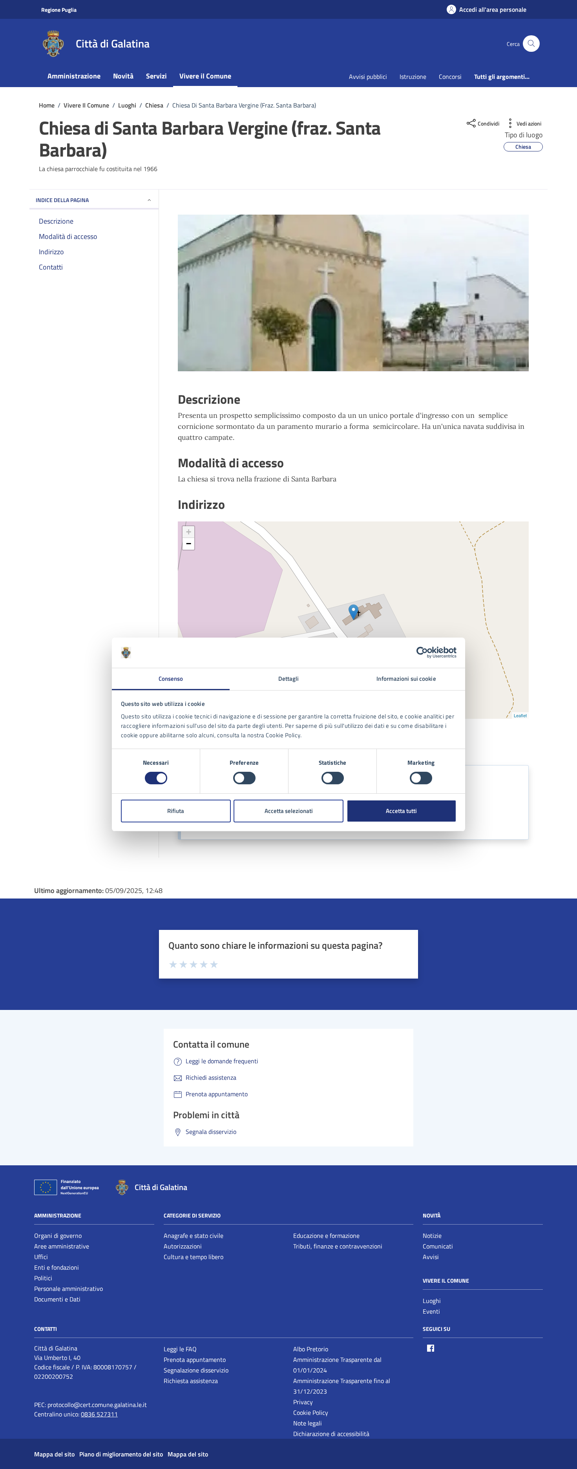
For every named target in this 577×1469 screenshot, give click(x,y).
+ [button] (188, 532)
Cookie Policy (310, 1412)
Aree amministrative (61, 1246)
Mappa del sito (54, 1454)
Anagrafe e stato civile (193, 1235)
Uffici (41, 1256)
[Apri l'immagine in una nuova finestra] (353, 293)
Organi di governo (58, 1235)
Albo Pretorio (310, 1349)
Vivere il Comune (205, 76)
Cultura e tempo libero (193, 1256)
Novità (123, 76)
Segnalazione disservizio (196, 1370)
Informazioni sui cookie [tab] (406, 678)
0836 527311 (99, 1414)
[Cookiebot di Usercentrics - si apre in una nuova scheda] (422, 652)
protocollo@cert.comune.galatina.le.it (97, 1404)
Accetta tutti (401, 810)
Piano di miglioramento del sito (121, 1454)
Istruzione (413, 76)
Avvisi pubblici (368, 76)
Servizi (156, 76)
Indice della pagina (62, 200)
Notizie (432, 1235)
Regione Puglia (59, 9)
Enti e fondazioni (56, 1267)
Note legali (307, 1423)
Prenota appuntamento (195, 1359)
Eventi (431, 1311)
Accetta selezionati (289, 810)
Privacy (303, 1402)
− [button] (188, 544)
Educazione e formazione (326, 1235)
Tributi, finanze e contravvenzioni (337, 1246)
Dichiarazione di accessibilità (331, 1433)
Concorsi (450, 76)
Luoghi (432, 1300)
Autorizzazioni (183, 1246)
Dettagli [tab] (288, 678)
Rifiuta (175, 810)
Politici (43, 1278)
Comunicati (438, 1246)
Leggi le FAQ (180, 1349)
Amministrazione (73, 76)
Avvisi (431, 1256)
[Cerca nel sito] (531, 43)
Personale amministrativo (68, 1288)
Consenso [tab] (171, 678)
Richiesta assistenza (191, 1380)
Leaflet (520, 715)
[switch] (244, 778)
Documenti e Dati (57, 1299)
